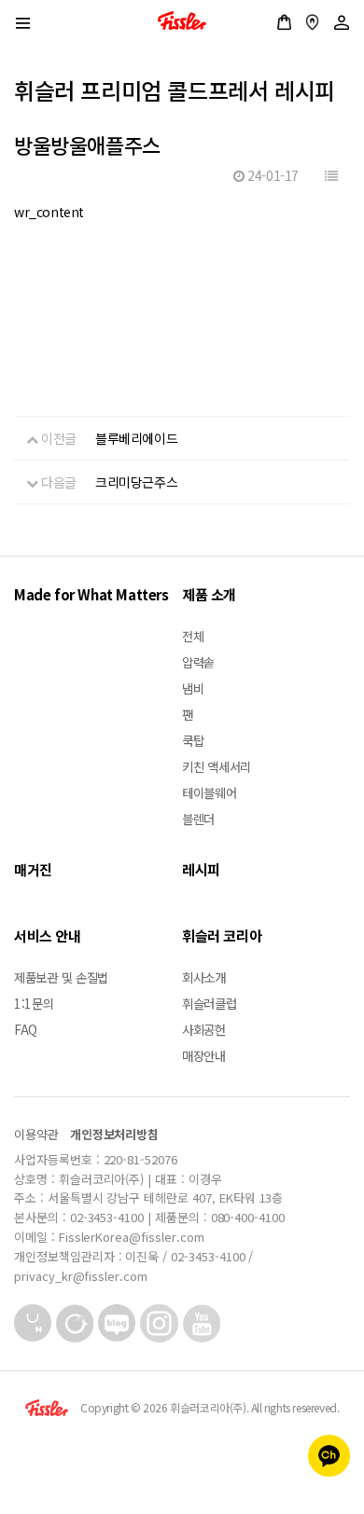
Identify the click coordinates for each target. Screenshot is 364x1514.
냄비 (192, 688)
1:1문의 (34, 1003)
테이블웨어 (209, 792)
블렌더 (198, 818)
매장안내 (312, 22)
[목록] (331, 175)
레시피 (201, 869)
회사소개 (204, 977)
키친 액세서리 (216, 766)
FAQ (25, 1029)
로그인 (341, 22)
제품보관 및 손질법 (61, 977)
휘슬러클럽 (209, 1003)
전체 (192, 635)
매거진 (33, 869)
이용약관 (36, 1134)
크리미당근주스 (136, 482)
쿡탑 (192, 740)
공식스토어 (284, 22)
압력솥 (198, 662)
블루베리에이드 (136, 438)
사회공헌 (204, 1029)
